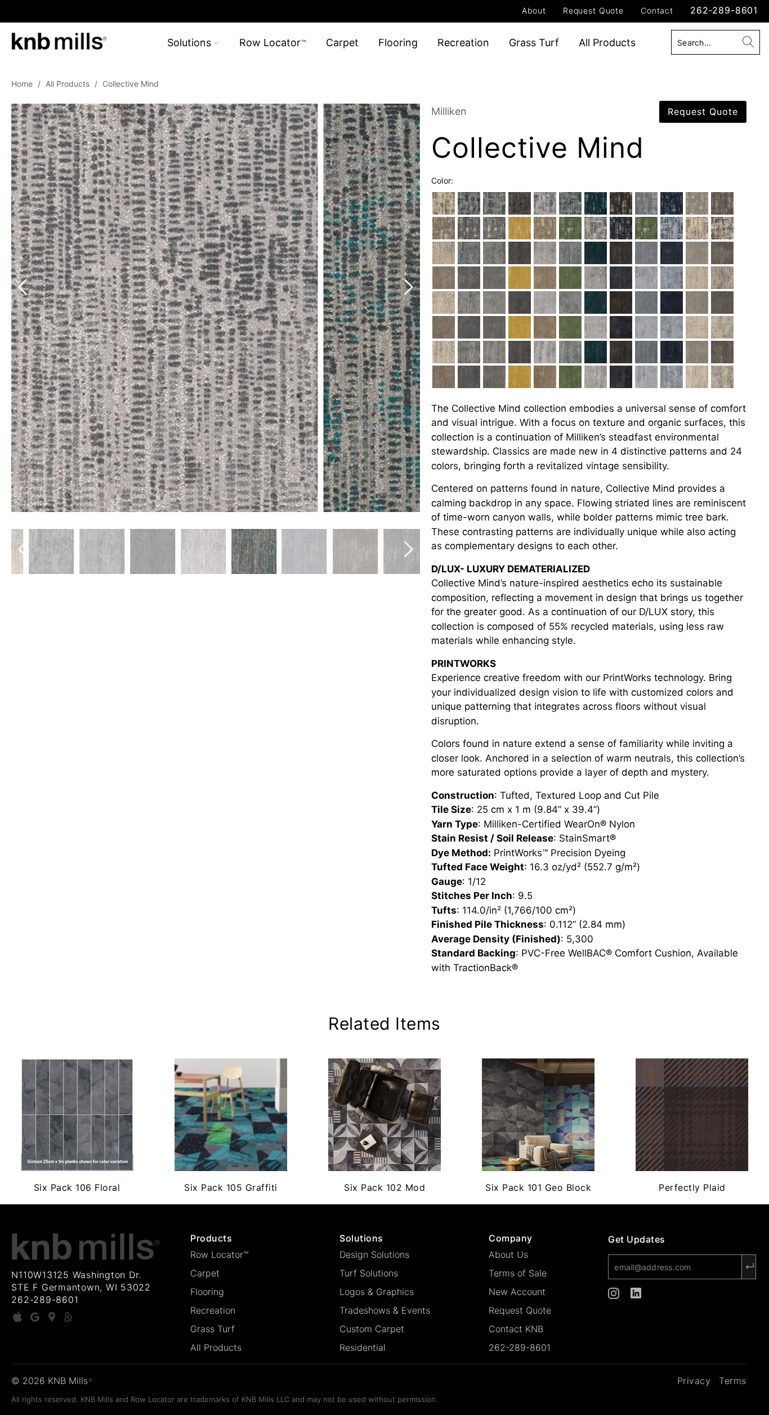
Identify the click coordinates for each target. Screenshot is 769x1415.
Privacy (694, 1380)
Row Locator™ (219, 1254)
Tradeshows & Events (384, 1310)
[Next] (406, 308)
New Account (517, 1291)
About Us (508, 1254)
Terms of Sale (518, 1273)
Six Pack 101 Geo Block (538, 1114)
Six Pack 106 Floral (77, 1114)
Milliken (449, 111)
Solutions (190, 42)
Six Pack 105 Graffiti (231, 1114)
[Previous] (25, 308)
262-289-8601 (724, 10)
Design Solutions (374, 1254)
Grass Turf (534, 42)
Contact (657, 10)
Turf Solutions (368, 1273)
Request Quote (593, 10)
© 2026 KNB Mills (51, 1380)
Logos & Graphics (376, 1291)
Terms (732, 1380)
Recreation (463, 42)
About (534, 10)
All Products (607, 42)
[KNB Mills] (67, 39)
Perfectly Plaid (692, 1114)
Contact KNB (516, 1328)
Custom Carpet (371, 1328)
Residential (362, 1347)
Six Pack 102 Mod (384, 1114)
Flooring (398, 42)
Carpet (342, 42)
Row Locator (272, 42)
